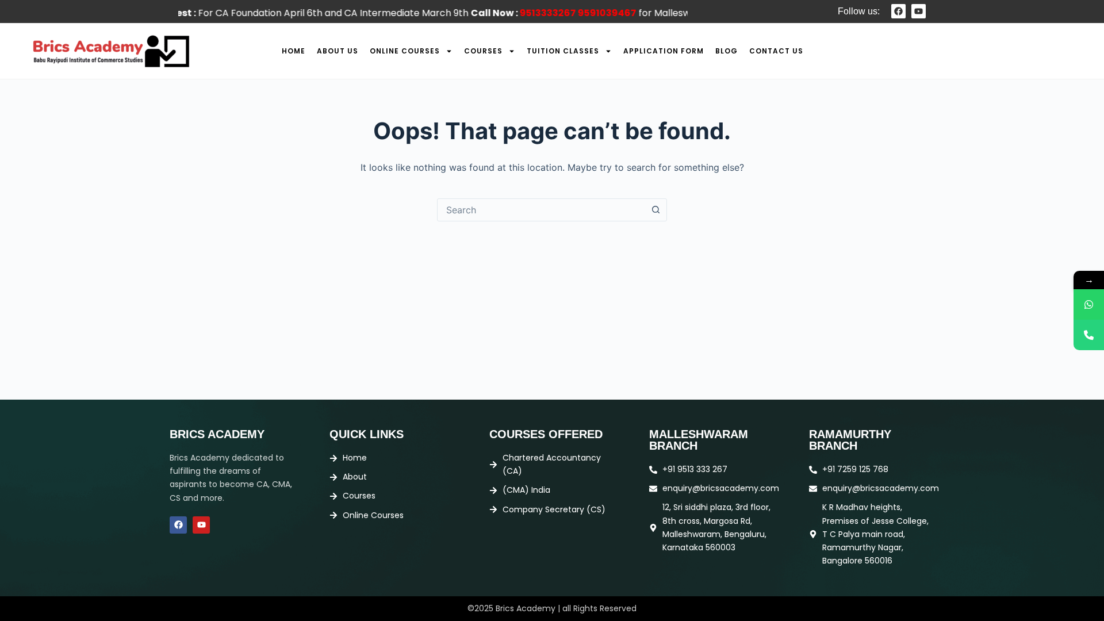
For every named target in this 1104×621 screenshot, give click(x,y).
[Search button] (655, 210)
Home (293, 51)
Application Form (663, 51)
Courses (483, 51)
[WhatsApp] (1089, 304)
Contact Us (776, 51)
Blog (726, 51)
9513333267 (533, 13)
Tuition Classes (563, 51)
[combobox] (541, 209)
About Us (337, 51)
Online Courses (405, 51)
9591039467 (592, 13)
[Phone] (1089, 335)
